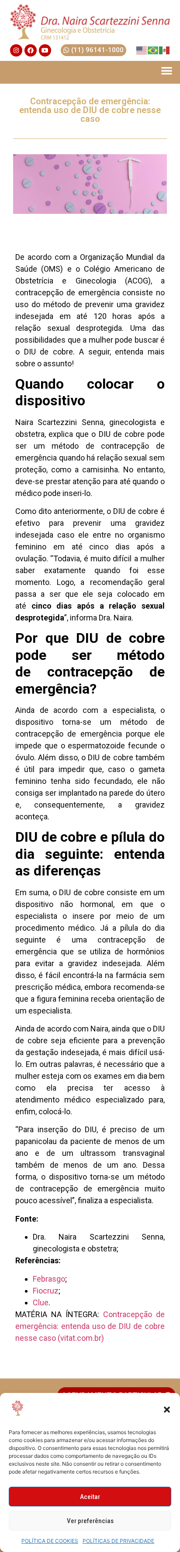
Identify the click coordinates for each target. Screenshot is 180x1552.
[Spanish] (164, 50)
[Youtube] (45, 50)
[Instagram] (16, 50)
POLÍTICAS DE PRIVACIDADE (118, 1541)
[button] (167, 1409)
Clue (40, 1302)
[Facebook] (30, 50)
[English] (142, 50)
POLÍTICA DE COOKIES (49, 1541)
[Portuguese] (153, 50)
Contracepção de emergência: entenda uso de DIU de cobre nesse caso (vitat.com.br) (90, 1326)
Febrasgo (49, 1278)
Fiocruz (46, 1290)
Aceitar (90, 1497)
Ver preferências (90, 1521)
